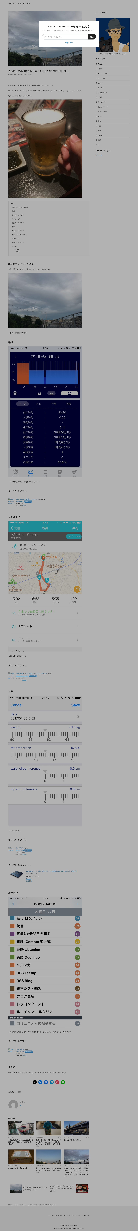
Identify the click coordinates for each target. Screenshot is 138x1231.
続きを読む (69, 43)
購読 (92, 37)
